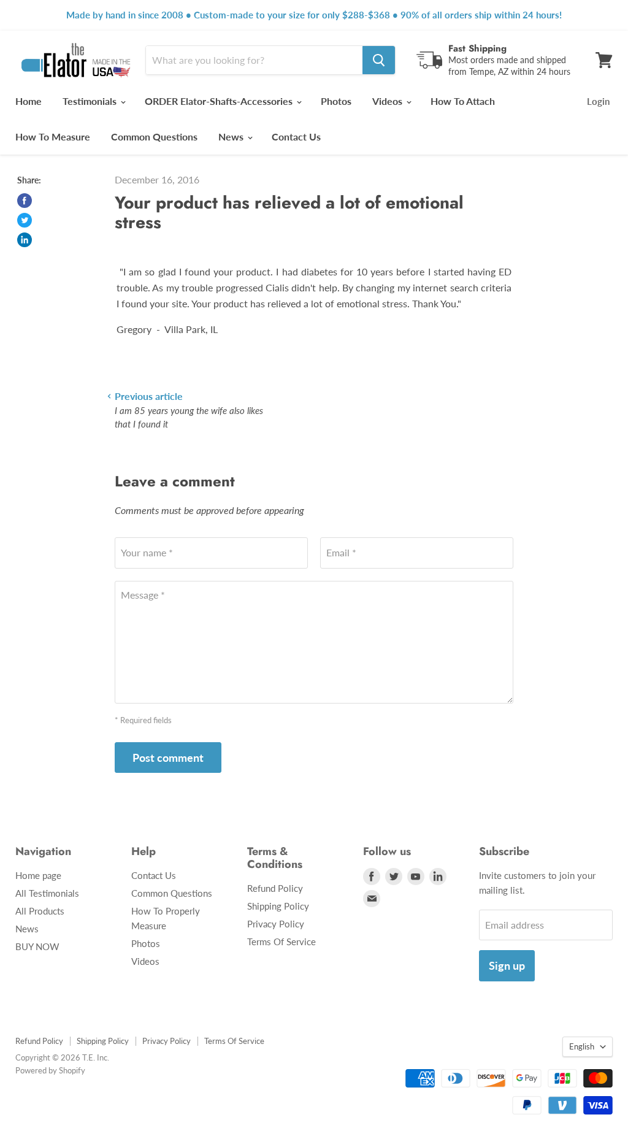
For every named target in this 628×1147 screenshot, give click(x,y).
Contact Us (296, 136)
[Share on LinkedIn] (24, 239)
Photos (336, 101)
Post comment (168, 757)
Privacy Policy (275, 923)
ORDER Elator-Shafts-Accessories (220, 101)
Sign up (507, 965)
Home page (38, 875)
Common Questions (154, 136)
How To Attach (463, 101)
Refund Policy (275, 888)
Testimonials (91, 101)
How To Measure (52, 136)
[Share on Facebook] (24, 200)
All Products (39, 910)
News (232, 136)
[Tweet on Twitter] (24, 220)
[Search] (378, 60)
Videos (388, 101)
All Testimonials (47, 893)
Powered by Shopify (50, 1070)
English (581, 1046)
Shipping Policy (278, 905)
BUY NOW (37, 946)
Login (598, 101)
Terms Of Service (281, 941)
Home (28, 101)
